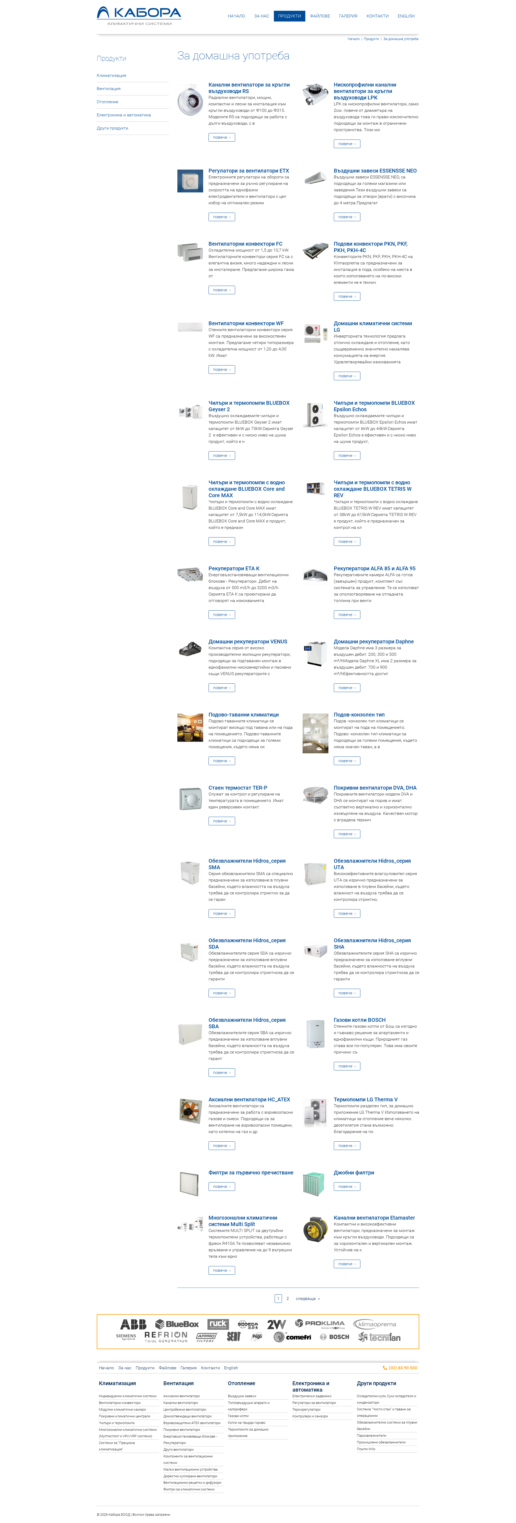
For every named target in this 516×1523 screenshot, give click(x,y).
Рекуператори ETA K (234, 568)
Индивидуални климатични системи (127, 1396)
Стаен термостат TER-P (238, 787)
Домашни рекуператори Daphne (374, 641)
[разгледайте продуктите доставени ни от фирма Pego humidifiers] (257, 1338)
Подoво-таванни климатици (244, 714)
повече (220, 137)
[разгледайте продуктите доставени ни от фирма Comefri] (292, 1338)
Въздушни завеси (242, 1396)
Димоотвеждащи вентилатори (187, 1416)
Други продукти (112, 128)
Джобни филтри (354, 1172)
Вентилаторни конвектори (120, 1403)
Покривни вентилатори (181, 1430)
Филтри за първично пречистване (251, 1172)
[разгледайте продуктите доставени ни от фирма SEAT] (234, 1338)
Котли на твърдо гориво (246, 1423)
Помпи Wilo (366, 1449)
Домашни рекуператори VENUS (248, 641)
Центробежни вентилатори (184, 1409)
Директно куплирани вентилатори (190, 1476)
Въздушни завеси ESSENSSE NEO (375, 170)
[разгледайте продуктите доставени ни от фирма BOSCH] (334, 1338)
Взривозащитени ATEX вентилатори (191, 1423)
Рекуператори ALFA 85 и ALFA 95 (374, 568)
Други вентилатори (178, 1449)
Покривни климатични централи (124, 1416)
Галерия (348, 16)
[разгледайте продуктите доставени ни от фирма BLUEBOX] (177, 1325)
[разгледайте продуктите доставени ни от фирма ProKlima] (320, 1325)
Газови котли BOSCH (360, 1020)
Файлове (320, 16)
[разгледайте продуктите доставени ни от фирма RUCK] (218, 1325)
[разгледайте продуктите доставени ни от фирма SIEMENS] (126, 1338)
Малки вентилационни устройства (190, 1469)
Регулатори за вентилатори (314, 1403)
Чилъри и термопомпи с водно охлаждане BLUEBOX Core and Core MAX (247, 489)
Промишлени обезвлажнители (381, 1442)
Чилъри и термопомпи (117, 1423)
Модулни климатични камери (122, 1409)
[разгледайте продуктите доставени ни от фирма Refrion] (166, 1338)
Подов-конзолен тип (359, 714)
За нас (261, 16)
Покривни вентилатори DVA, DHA (375, 787)
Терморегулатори (306, 1409)
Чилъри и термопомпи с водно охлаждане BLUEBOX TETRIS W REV (373, 489)
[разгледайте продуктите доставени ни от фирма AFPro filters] (207, 1338)
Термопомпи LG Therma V (366, 1099)
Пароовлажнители (371, 1436)
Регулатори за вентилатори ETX (249, 170)
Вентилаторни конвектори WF (246, 323)
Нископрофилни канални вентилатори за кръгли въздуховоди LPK (365, 91)
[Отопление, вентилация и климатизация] (139, 21)
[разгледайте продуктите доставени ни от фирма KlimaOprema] (374, 1325)
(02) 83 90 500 (402, 1367)
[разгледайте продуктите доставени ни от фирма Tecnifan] (379, 1338)
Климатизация (111, 75)
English (406, 16)
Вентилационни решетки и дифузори (192, 1483)
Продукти (289, 16)
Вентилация (109, 88)
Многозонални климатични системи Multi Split (243, 1220)
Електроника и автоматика (124, 114)
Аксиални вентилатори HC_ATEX (249, 1099)
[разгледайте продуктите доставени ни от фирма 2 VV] (276, 1325)
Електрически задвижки (311, 1396)
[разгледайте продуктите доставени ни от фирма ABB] (133, 1325)
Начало (236, 16)
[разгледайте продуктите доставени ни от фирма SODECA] (248, 1325)
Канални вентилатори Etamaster (374, 1217)
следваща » (308, 1298)
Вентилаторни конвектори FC (245, 244)
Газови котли (238, 1416)
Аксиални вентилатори (181, 1396)
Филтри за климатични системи (188, 1489)
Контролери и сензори (310, 1416)
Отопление (107, 101)
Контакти (378, 16)
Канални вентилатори (180, 1403)
